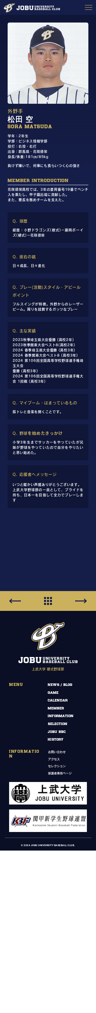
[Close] (81, 601)
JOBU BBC (57, 732)
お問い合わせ (57, 752)
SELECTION (57, 724)
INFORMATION (61, 716)
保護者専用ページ (60, 773)
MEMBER (56, 708)
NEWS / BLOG (60, 685)
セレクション (57, 766)
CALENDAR (58, 700)
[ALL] (48, 601)
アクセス (54, 759)
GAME (53, 693)
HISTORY (56, 739)
